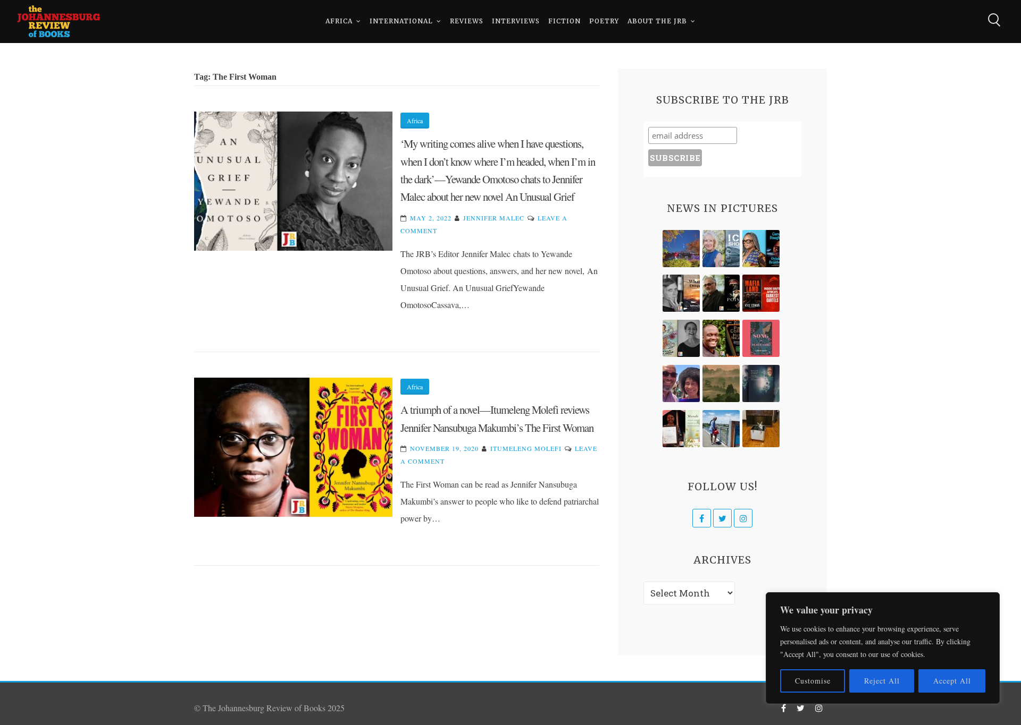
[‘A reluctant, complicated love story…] (721, 248)
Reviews (466, 21)
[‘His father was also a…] (681, 428)
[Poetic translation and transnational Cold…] (761, 383)
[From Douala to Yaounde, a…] (721, 383)
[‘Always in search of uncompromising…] (681, 293)
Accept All (952, 681)
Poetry (604, 21)
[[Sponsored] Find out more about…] (761, 338)
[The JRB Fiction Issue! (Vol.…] (681, 248)
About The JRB (657, 21)
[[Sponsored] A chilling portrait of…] (761, 293)
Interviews (516, 21)
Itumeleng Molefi (526, 448)
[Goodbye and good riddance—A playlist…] (761, 428)
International (401, 21)
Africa (339, 21)
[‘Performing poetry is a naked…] (681, 338)
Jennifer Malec (493, 218)
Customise (813, 681)
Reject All (882, 681)
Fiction (564, 21)
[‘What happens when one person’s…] (721, 338)
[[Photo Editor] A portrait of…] (721, 428)
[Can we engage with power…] (721, 293)
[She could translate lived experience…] (681, 383)
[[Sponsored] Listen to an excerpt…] (761, 248)
